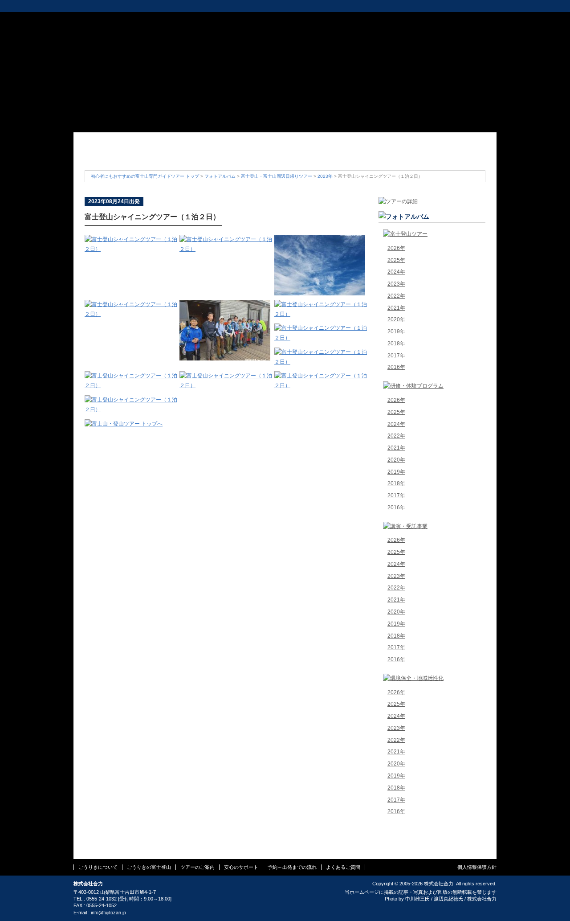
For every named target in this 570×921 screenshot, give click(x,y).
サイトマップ (383, 19)
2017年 (396, 355)
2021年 (396, 308)
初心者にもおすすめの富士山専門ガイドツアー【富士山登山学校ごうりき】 (117, 33)
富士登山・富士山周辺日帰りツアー (276, 176)
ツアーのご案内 (251, 155)
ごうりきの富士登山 (184, 155)
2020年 (396, 319)
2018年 (396, 343)
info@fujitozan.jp (108, 912)
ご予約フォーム (468, 19)
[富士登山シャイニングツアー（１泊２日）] (132, 249)
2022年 (396, 296)
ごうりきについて (118, 155)
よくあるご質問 (452, 155)
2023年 (325, 176)
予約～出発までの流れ (385, 155)
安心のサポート (318, 155)
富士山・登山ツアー (144, 6)
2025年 (396, 260)
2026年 (396, 248)
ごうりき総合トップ (95, 6)
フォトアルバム (220, 176)
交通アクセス (346, 19)
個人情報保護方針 (477, 867)
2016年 (396, 367)
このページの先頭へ (432, 837)
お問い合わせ (419, 19)
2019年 (396, 331)
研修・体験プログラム (196, 6)
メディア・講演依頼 (248, 6)
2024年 (396, 272)
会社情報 (312, 19)
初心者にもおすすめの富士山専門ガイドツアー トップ (145, 176)
